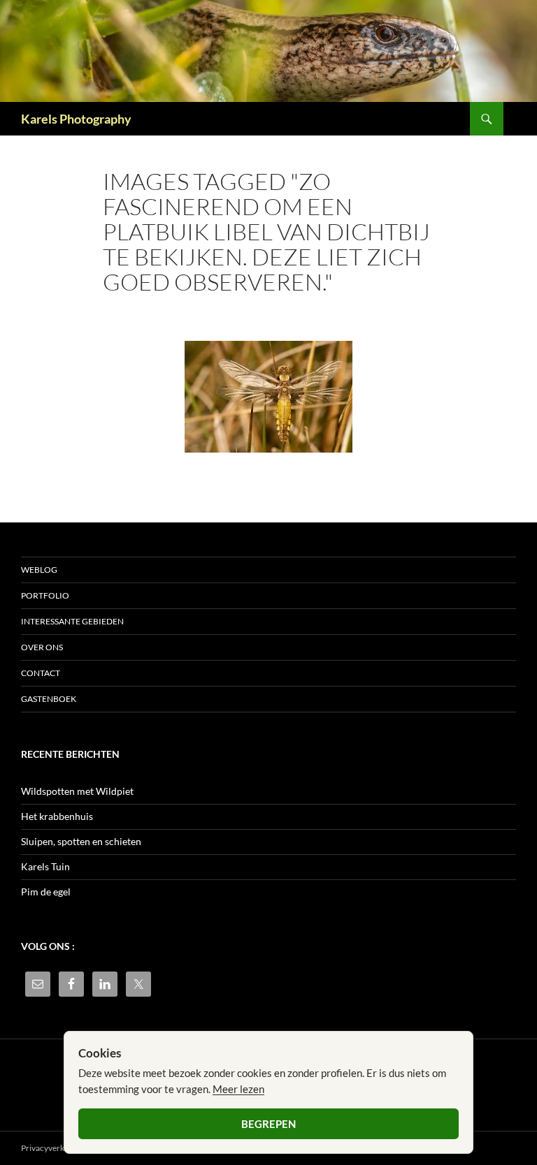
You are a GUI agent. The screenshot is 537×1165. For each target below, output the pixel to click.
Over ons (42, 647)
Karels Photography (76, 118)
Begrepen (268, 1124)
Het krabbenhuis (57, 816)
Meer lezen (238, 1089)
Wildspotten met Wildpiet (77, 791)
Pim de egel (46, 891)
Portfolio (45, 595)
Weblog (39, 569)
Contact (40, 673)
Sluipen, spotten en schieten (81, 841)
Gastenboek (48, 699)
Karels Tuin (45, 866)
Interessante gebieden (72, 621)
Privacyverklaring (53, 1148)
